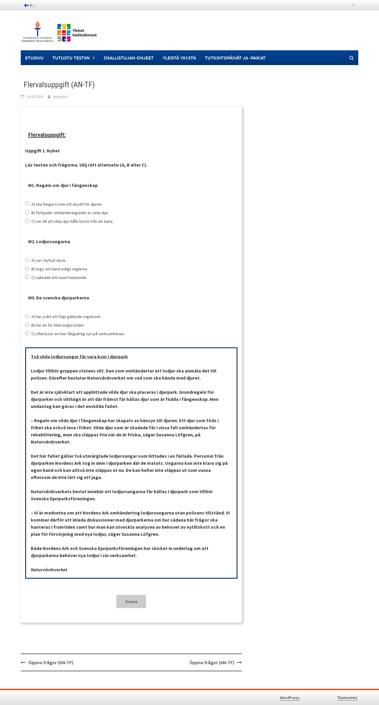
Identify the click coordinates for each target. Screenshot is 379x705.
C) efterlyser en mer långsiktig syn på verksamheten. (78, 333)
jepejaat (60, 96)
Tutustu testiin (71, 58)
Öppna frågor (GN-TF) (50, 662)
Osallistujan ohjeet (129, 58)
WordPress (290, 697)
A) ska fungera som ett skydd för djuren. (67, 204)
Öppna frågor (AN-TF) (212, 662)
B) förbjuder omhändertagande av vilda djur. (70, 212)
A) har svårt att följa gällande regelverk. (66, 316)
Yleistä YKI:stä (179, 58)
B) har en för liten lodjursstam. (57, 325)
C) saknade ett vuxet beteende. (59, 277)
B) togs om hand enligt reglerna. (59, 269)
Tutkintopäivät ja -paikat (235, 58)
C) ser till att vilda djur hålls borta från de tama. (72, 221)
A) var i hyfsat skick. (48, 260)
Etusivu (34, 58)
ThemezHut (347, 697)
